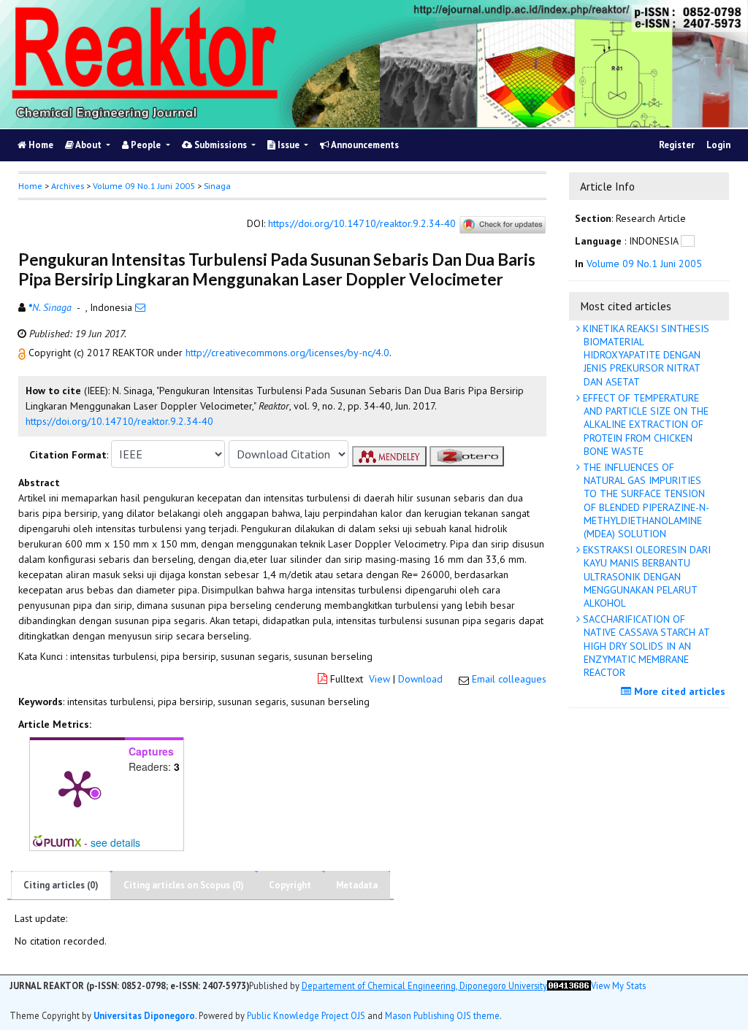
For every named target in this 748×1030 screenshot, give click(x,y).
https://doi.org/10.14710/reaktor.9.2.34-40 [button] (119, 421)
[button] (23, 352)
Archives (67, 185)
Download (420, 678)
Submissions (220, 145)
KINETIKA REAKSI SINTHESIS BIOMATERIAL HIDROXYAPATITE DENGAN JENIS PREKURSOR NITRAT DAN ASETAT (644, 355)
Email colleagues (509, 678)
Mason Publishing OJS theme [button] (442, 1015)
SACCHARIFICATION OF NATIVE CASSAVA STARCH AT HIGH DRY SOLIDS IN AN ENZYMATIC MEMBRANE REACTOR (645, 645)
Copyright (290, 885)
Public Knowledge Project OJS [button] (306, 1015)
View (379, 678)
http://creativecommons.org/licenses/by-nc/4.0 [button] (287, 352)
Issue (288, 145)
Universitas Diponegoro (144, 1015)
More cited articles (678, 691)
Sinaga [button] (217, 185)
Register (677, 145)
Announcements (364, 145)
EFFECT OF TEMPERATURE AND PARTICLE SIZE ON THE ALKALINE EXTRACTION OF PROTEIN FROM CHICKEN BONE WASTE (644, 424)
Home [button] (30, 185)
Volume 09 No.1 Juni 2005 (144, 185)
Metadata (357, 885)
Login (718, 145)
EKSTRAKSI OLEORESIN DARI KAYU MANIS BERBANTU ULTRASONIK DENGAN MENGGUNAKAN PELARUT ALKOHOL (645, 576)
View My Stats (618, 985)
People (146, 145)
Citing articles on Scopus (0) (183, 885)
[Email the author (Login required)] (140, 307)
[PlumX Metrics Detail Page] (77, 787)
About (89, 145)
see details (115, 842)
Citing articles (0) (61, 885)
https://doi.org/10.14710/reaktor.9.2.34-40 (362, 224)
